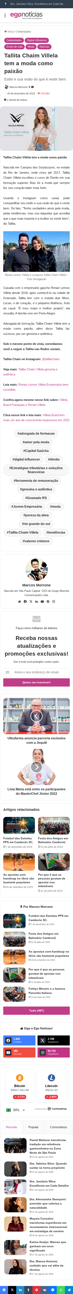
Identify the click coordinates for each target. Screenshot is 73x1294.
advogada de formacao (37, 433)
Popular (33, 1127)
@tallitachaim (51, 359)
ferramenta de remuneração (37, 480)
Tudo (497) (36, 1010)
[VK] (45, 1290)
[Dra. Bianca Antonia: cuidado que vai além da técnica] (15, 1266)
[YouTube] (42, 601)
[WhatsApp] (61, 1290)
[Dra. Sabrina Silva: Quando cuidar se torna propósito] (15, 1169)
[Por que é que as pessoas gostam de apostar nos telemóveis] (54, 862)
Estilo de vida (14, 46)
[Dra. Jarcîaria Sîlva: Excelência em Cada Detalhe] (15, 1186)
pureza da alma (37, 515)
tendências (56, 532)
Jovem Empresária (27, 506)
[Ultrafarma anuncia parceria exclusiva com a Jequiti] (36, 716)
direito (55, 459)
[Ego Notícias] (26, 15)
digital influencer (27, 459)
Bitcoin (19, 1086)
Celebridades (23, 31)
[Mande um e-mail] (32, 87)
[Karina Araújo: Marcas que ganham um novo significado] (15, 1247)
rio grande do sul (37, 524)
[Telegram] (69, 1290)
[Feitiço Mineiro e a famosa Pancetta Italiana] (14, 994)
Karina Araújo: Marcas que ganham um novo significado (48, 1246)
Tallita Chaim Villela (23, 532)
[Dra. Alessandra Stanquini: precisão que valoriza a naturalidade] (15, 1204)
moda (56, 506)
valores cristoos (37, 541)
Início (10, 31)
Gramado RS (37, 498)
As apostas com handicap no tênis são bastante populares (18, 878)
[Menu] (5, 16)
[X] (30, 601)
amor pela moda (37, 442)
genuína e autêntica (37, 489)
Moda (31, 46)
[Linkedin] (36, 601)
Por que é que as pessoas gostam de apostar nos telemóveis (46, 973)
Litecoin (51, 1086)
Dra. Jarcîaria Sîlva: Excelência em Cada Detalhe (39, 3)
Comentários (58, 1127)
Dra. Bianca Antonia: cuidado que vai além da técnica (46, 1265)
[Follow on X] (29, 87)
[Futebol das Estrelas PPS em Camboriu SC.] (19, 825)
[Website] (19, 601)
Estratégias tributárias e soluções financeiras (37, 470)
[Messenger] (53, 1290)
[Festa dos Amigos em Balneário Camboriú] (54, 825)
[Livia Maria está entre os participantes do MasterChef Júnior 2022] (36, 767)
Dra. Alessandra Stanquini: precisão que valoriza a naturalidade (48, 1203)
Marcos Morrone (19, 87)
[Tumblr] (28, 1290)
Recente (11, 1127)
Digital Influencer (37, 40)
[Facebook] (25, 601)
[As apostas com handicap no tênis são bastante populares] (19, 862)
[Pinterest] (47, 601)
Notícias (44, 46)
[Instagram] (53, 601)
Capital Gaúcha (37, 450)
